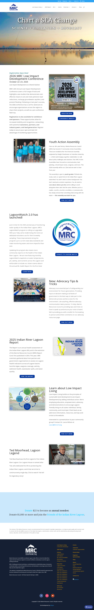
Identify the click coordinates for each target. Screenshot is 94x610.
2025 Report (48, 7)
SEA (54, 7)
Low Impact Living (36, 7)
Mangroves (65, 1)
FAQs (74, 566)
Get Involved (60, 587)
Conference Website (67, 118)
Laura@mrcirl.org (55, 425)
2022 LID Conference (62, 577)
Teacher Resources (61, 581)
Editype (52, 605)
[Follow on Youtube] (52, 595)
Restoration (60, 559)
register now (67, 113)
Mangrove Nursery (61, 561)
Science (59, 552)
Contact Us (76, 1)
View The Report (27, 376)
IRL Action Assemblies (62, 557)
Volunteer (75, 547)
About (70, 1)
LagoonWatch (60, 554)
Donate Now (76, 552)
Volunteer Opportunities (78, 549)
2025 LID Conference (62, 572)
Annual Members (77, 569)
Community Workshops (62, 546)
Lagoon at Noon (61, 565)
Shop (80, 7)
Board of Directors (77, 567)
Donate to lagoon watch (67, 254)
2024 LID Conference (62, 574)
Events (60, 7)
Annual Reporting (77, 564)
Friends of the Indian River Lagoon (65, 514)
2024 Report (60, 556)
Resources (59, 589)
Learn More (27, 272)
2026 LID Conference (62, 570)
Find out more (66, 200)
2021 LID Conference (62, 579)
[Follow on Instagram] (47, 595)
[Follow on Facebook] (41, 595)
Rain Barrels (60, 583)
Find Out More (66, 434)
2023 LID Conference (62, 576)
